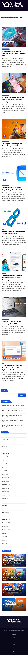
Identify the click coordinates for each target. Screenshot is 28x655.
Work (14, 641)
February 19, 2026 (8, 577)
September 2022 (6, 529)
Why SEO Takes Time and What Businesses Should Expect (13, 574)
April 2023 (4, 505)
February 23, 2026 (8, 562)
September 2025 (6, 453)
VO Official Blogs (18, 58)
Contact (14, 651)
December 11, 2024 (7, 192)
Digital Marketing (5, 141)
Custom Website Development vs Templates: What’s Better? (13, 604)
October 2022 (5, 526)
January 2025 (5, 481)
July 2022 (4, 536)
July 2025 (4, 460)
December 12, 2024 (7, 148)
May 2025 (4, 467)
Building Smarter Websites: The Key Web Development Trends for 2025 (14, 54)
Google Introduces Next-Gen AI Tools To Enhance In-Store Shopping (13, 278)
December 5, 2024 (7, 326)
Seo (3, 229)
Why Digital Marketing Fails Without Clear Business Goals (13, 589)
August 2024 (5, 498)
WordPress (6, 556)
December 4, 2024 (7, 372)
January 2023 (5, 516)
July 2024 (4, 502)
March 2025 (5, 474)
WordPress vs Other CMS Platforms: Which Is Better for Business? (13, 560)
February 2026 (5, 436)
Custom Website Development (9, 601)
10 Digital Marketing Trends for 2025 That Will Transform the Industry (13, 100)
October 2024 (5, 491)
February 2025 (5, 477)
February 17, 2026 (8, 592)
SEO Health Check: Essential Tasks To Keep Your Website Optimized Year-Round (12, 368)
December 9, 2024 (7, 282)
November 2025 (6, 446)
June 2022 (4, 540)
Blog (14, 647)
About (14, 637)
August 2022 (5, 533)
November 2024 (6, 488)
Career (14, 644)
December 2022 (6, 519)
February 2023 (5, 512)
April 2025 (4, 470)
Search (4, 390)
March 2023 (5, 509)
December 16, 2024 (7, 104)
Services (14, 634)
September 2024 (6, 495)
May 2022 (4, 543)
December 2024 (6, 484)
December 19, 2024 (7, 58)
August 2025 (5, 456)
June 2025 (4, 463)
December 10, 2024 (7, 236)
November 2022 (6, 522)
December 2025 (6, 443)
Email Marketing (5, 185)
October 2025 (5, 450)
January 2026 (5, 439)
